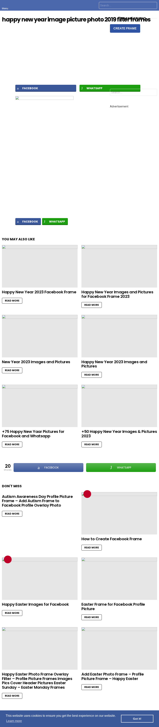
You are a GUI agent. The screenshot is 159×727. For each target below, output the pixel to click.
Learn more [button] (14, 721)
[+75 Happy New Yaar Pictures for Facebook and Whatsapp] (40, 406)
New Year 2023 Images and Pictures (36, 362)
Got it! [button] (137, 718)
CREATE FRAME (125, 28)
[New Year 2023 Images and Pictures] (40, 336)
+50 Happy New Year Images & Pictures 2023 (119, 434)
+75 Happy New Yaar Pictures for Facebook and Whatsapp (33, 434)
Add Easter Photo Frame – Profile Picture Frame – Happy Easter (112, 676)
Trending (87, 494)
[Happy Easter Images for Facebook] (40, 578)
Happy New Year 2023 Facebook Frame (39, 292)
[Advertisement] (79, 54)
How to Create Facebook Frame (111, 539)
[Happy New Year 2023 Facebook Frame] (40, 266)
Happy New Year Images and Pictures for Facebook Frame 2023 (117, 294)
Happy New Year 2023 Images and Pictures (114, 364)
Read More (12, 300)
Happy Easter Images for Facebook (35, 604)
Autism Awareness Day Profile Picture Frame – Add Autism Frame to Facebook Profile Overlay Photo (37, 501)
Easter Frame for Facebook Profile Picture (113, 606)
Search (153, 6)
